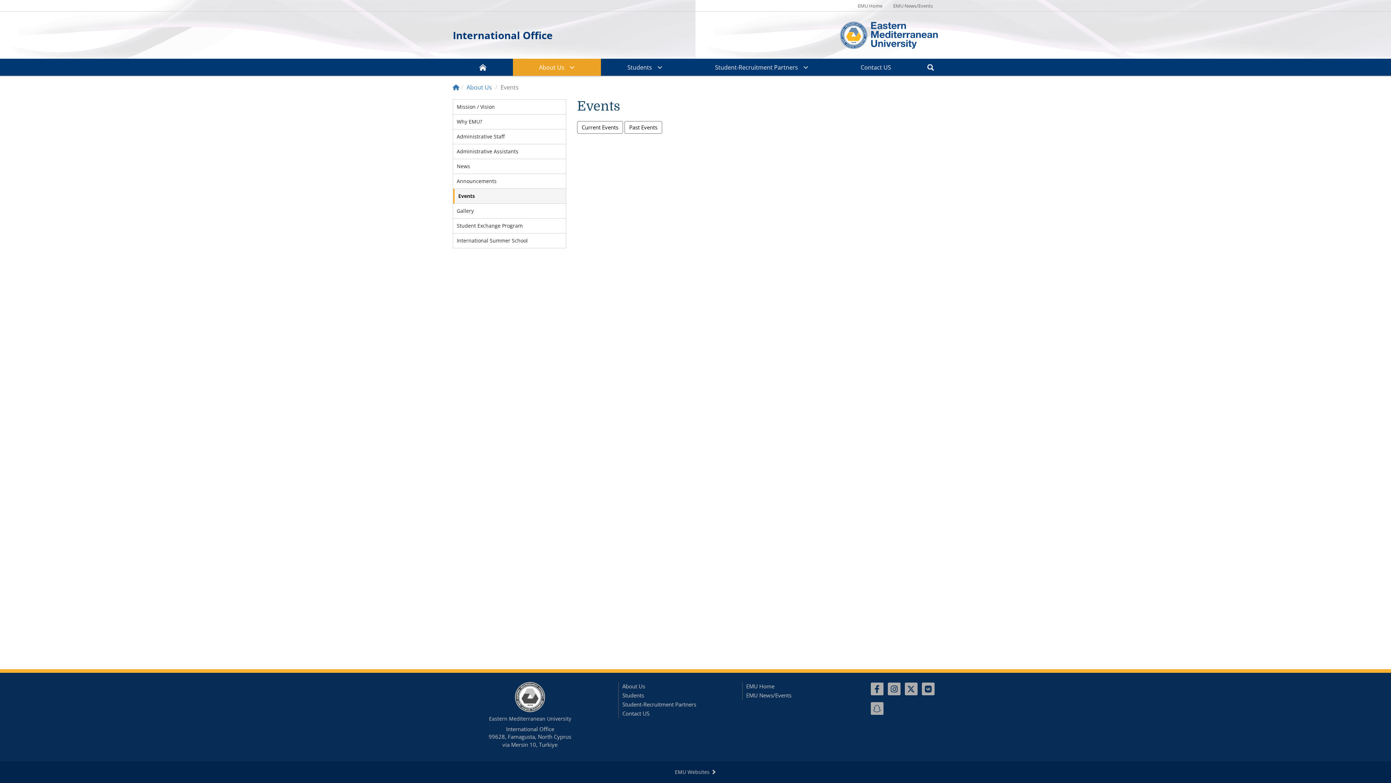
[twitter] (911, 689)
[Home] (456, 87)
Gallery (465, 210)
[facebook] (877, 689)
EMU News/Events (913, 6)
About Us (551, 67)
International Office (503, 35)
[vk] (928, 689)
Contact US (876, 67)
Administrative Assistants (487, 151)
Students (639, 67)
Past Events (643, 127)
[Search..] (930, 67)
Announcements (477, 181)
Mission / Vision (476, 106)
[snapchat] (877, 708)
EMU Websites (693, 771)
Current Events (600, 127)
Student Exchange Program (490, 225)
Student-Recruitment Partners (756, 67)
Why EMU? (469, 121)
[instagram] (894, 689)
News (463, 166)
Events (466, 195)
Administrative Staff (481, 136)
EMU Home (870, 6)
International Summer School (492, 240)
